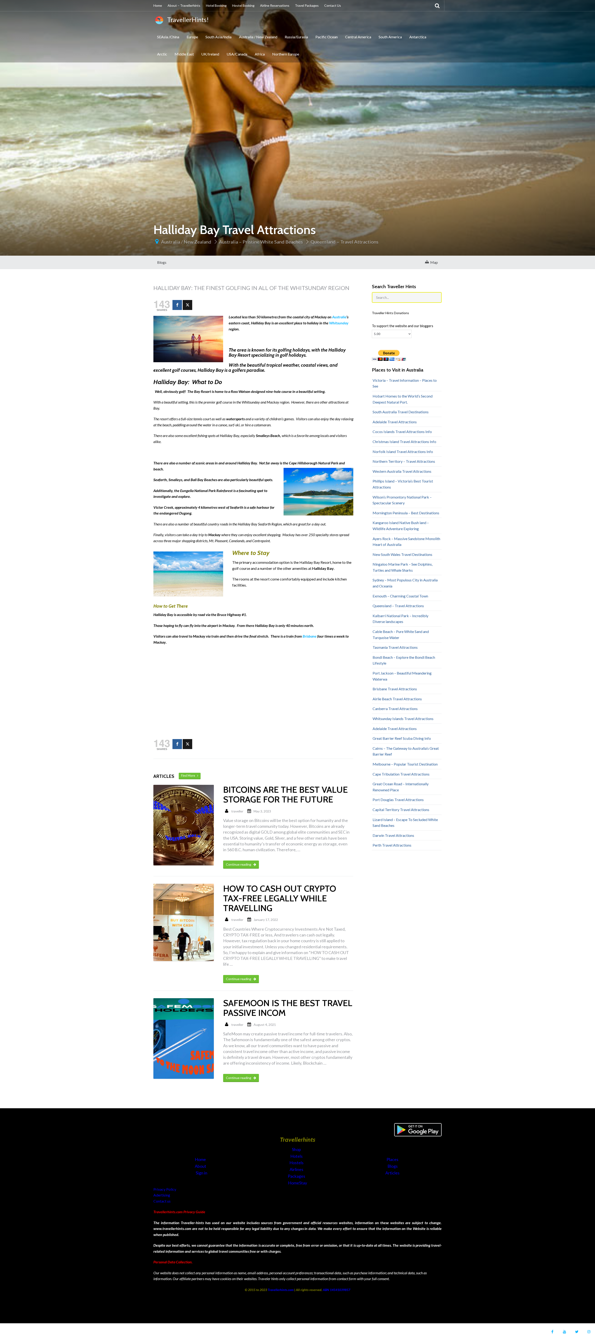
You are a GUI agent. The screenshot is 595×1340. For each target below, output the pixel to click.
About (201, 1166)
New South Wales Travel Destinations (402, 554)
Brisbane (310, 636)
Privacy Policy (164, 1189)
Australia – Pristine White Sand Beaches (261, 242)
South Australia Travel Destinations (401, 412)
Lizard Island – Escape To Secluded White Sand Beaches (405, 822)
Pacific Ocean (326, 37)
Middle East (184, 54)
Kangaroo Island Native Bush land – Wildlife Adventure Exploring (401, 525)
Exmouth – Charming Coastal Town (400, 596)
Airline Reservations (274, 5)
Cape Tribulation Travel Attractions (401, 774)
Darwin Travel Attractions (393, 835)
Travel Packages (307, 5)
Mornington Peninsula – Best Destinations (406, 513)
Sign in (201, 1172)
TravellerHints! (187, 19)
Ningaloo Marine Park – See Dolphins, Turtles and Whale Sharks (403, 567)
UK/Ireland (210, 54)
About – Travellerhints (184, 5)
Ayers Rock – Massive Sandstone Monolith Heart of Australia (406, 541)
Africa (260, 54)
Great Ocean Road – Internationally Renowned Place (401, 787)
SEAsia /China (168, 37)
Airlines (297, 1169)
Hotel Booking (216, 5)
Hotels (296, 1156)
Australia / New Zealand (258, 37)
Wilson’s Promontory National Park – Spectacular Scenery (402, 500)
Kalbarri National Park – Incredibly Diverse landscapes (400, 618)
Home (157, 5)
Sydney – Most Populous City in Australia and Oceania (405, 583)
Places (392, 1159)
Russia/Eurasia (296, 37)
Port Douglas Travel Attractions (398, 799)
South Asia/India (218, 37)
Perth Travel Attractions (392, 845)
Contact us (162, 1201)
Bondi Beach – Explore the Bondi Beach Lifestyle (404, 660)
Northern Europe (285, 54)
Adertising (161, 1195)
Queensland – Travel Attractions (344, 242)
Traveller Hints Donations (390, 313)
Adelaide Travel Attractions (395, 422)
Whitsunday (338, 323)
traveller (237, 811)
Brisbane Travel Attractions (395, 689)
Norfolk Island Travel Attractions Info (403, 451)
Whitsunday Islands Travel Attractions (403, 718)
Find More (189, 775)
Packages (297, 1176)
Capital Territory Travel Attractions (401, 809)
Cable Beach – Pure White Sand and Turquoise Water (401, 634)
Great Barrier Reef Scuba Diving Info (402, 738)
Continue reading (239, 864)
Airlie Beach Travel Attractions (397, 699)
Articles (392, 1172)
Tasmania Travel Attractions (395, 647)
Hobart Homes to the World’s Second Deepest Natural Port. (403, 399)
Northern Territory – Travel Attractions (404, 461)
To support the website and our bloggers (402, 326)
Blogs (161, 262)
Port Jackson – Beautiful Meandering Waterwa (402, 676)
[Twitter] (187, 305)
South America (390, 37)
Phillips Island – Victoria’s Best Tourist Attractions (403, 484)
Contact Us (332, 5)
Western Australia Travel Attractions (402, 471)
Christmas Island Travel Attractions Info (404, 441)
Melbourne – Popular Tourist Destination (405, 764)
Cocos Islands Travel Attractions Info (402, 431)
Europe (192, 37)
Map (433, 262)
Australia (339, 317)
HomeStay (297, 1182)
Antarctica (417, 37)
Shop (296, 1149)
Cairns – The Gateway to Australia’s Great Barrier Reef (406, 751)
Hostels (296, 1162)
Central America (358, 37)
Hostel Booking (243, 5)
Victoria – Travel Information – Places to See (405, 383)
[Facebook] (177, 305)
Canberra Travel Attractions (395, 708)
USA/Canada (237, 54)
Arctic (162, 54)
